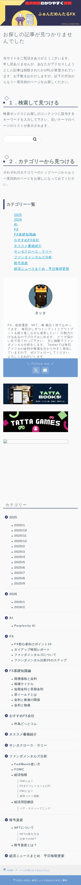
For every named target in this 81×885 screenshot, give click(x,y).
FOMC (19, 769)
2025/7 (19, 572)
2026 (18, 219)
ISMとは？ (26, 781)
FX (16, 229)
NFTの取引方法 (29, 834)
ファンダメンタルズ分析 (33, 257)
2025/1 (19, 525)
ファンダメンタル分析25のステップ (40, 660)
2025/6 (19, 567)
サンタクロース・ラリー (33, 251)
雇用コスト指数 (29, 796)
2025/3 (19, 551)
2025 (18, 215)
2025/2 (19, 546)
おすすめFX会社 (26, 240)
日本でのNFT (28, 838)
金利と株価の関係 (27, 699)
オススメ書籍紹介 (28, 246)
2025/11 (20, 535)
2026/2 (19, 607)
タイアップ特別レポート (32, 649)
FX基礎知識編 (25, 234)
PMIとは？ (26, 791)
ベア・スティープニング (35, 808)
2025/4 (19, 557)
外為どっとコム (25, 723)
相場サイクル (24, 684)
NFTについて (24, 827)
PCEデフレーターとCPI (35, 786)
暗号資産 (21, 263)
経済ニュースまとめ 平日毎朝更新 (41, 269)
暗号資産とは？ (25, 845)
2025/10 (20, 530)
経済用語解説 (24, 802)
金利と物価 (22, 705)
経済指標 (20, 774)
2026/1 (19, 602)
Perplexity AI (24, 625)
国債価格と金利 (25, 678)
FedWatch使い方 (27, 764)
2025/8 (19, 578)
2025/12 (20, 541)
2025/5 (19, 562)
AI (15, 224)
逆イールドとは (25, 694)
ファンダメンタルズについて (35, 654)
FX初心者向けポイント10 (33, 644)
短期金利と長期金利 (28, 689)
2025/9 (19, 583)
